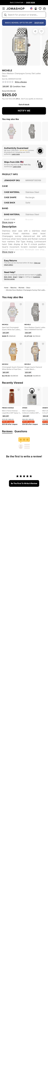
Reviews (7, 431)
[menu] (3, 8)
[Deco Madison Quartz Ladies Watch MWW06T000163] (43, 304)
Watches (13, 288)
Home (6, 288)
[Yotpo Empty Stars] (8, 82)
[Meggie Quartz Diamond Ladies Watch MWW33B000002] (43, 344)
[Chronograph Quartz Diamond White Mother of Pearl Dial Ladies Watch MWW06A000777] (21, 344)
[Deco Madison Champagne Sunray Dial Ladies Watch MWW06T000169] (41, 31)
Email (15, 277)
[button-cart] (44, 8)
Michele (21, 288)
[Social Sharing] (35, 31)
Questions (20, 431)
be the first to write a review (24, 483)
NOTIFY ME (24, 110)
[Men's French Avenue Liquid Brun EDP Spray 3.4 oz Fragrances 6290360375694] (18, 390)
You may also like (10, 119)
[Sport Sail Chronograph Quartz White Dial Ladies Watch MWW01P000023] (21, 304)
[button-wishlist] (40, 8)
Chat (20, 277)
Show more (7, 252)
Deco (28, 288)
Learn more (16, 154)
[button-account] (35, 8)
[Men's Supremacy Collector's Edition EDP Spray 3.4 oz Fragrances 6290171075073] (39, 390)
